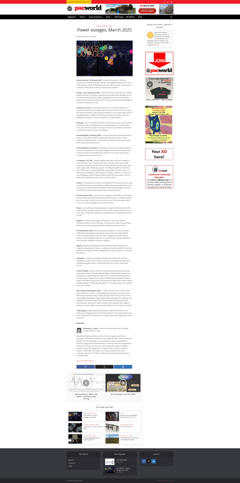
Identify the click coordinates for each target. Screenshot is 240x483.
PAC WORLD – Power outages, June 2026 (90, 416)
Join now (156, 45)
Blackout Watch (101, 26)
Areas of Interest (95, 17)
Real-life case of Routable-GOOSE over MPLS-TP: (129, 416)
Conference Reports (89, 424)
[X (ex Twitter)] (149, 461)
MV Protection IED (126, 427)
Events (82, 17)
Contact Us (72, 463)
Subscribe (78, 2)
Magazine (71, 17)
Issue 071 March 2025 (85, 361)
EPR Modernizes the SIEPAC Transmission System (129, 439)
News (108, 17)
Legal (70, 466)
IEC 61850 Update (121, 460)
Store (88, 2)
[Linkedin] (153, 461)
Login (84, 2)
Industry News (124, 424)
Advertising (118, 17)
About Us (71, 460)
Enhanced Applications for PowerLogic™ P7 (91, 439)
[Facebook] (144, 461)
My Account (71, 2)
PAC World (130, 17)
